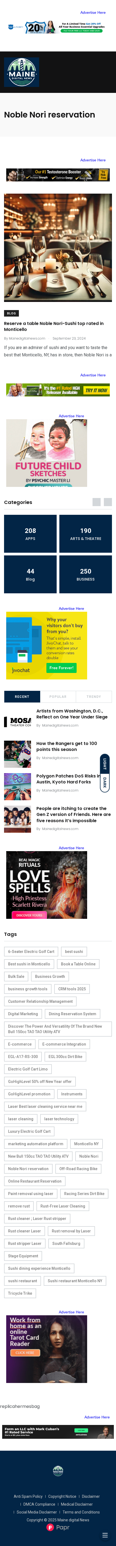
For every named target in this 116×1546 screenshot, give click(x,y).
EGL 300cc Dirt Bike (65, 1056)
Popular (58, 697)
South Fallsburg (66, 1243)
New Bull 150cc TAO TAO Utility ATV (38, 1156)
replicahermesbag (20, 1406)
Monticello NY (86, 1144)
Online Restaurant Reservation (35, 1181)
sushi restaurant (22, 1281)
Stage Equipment (23, 1256)
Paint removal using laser (30, 1194)
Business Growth (50, 976)
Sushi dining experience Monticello (39, 1268)
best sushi (74, 951)
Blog (11, 313)
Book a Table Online (78, 964)
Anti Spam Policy (28, 1496)
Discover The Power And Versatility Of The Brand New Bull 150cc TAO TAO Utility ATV (55, 1029)
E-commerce (20, 1044)
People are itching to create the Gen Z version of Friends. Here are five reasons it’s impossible (73, 814)
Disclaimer (91, 1496)
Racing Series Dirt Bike (84, 1194)
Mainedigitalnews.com (60, 725)
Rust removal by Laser (71, 1231)
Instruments (72, 1094)
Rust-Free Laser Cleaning (62, 1206)
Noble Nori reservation (28, 1169)
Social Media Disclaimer (37, 1512)
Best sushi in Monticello (29, 964)
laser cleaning (20, 1119)
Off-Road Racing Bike (78, 1169)
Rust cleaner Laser (24, 1231)
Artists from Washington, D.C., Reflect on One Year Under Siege (72, 714)
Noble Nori (88, 1156)
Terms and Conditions (81, 1512)
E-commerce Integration (64, 1044)
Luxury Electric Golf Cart (29, 1131)
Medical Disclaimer (77, 1504)
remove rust (19, 1206)
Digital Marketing (23, 1014)
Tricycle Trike (20, 1293)
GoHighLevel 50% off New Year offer (40, 1081)
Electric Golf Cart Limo (28, 1069)
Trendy (94, 697)
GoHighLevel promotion (29, 1094)
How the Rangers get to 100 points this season (66, 746)
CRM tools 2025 (72, 989)
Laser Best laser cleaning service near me (45, 1106)
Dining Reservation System (72, 1014)
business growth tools (27, 989)
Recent (22, 697)
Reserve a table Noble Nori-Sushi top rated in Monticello (54, 326)
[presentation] (97, 502)
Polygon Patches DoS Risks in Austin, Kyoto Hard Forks (68, 779)
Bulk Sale (16, 976)
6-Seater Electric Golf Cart (31, 951)
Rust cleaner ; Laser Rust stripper (37, 1218)
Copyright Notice (62, 1496)
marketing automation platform (35, 1144)
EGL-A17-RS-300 (23, 1056)
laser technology (59, 1119)
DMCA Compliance (39, 1504)
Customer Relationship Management (40, 1001)
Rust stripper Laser (25, 1243)
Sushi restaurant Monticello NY (75, 1281)
